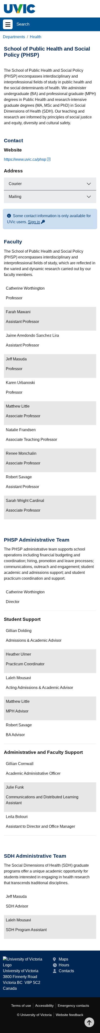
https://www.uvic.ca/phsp (25, 159)
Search (23, 24)
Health (35, 37)
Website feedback (69, 1015)
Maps (63, 959)
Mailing (15, 197)
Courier (15, 184)
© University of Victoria (34, 1015)
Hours (64, 965)
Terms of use (21, 1005)
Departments (14, 37)
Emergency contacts (73, 1005)
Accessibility (44, 1005)
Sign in (36, 222)
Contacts (66, 971)
